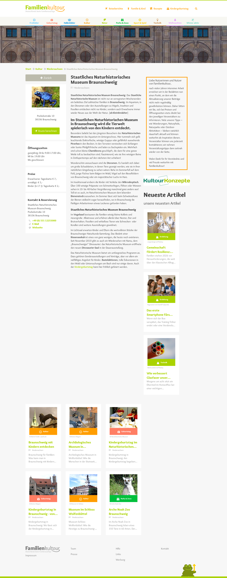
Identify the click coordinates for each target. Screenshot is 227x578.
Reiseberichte (115, 8)
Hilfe (118, 548)
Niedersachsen (55, 68)
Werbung (120, 559)
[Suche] (196, 8)
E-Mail (35, 223)
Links (118, 554)
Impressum (30, 555)
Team (73, 548)
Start (28, 68)
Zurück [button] (47, 78)
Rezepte (157, 8)
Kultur (39, 68)
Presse (74, 554)
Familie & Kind (138, 8)
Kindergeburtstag (179, 8)
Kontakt (165, 548)
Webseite (37, 227)
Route (47, 131)
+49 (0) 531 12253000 (44, 220)
